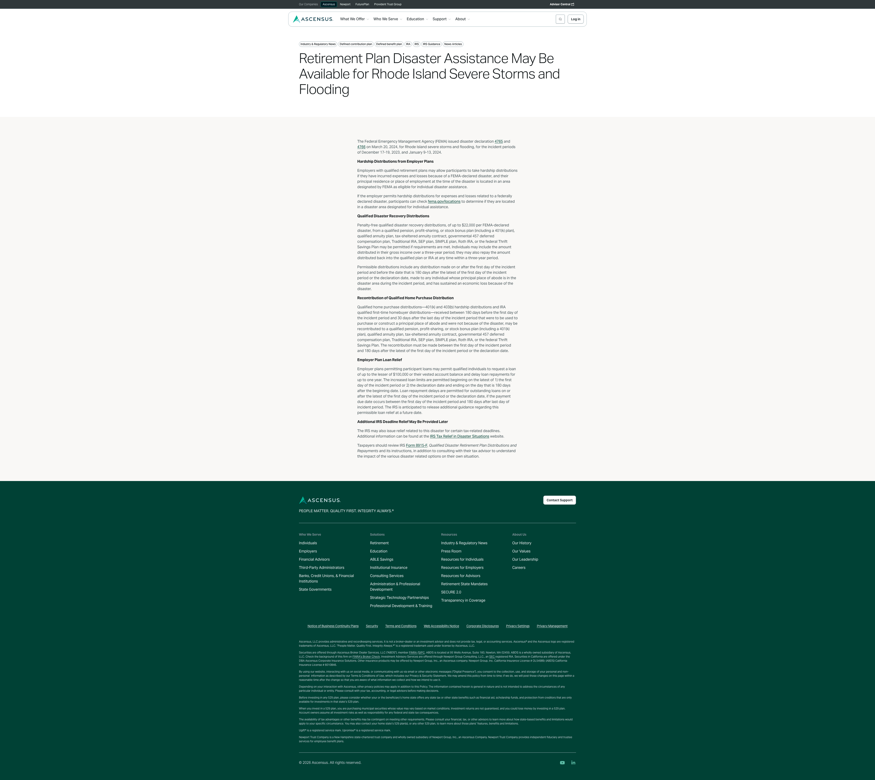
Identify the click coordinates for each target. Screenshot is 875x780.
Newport (345, 4)
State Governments (315, 589)
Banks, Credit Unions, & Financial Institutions (326, 578)
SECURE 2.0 (451, 592)
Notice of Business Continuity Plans (333, 626)
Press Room (451, 551)
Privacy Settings (518, 626)
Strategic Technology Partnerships (399, 597)
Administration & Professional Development (395, 587)
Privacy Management (552, 626)
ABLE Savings (381, 559)
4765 (499, 141)
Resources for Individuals (462, 559)
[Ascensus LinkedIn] (573, 762)
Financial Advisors (314, 559)
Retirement (379, 543)
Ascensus (329, 4)
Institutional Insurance (388, 567)
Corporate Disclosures (482, 626)
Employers (308, 551)
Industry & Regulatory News (464, 543)
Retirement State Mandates (464, 584)
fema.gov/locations (444, 201)
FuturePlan (362, 4)
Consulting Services (387, 575)
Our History (521, 543)
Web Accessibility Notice (441, 626)
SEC (492, 656)
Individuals (308, 543)
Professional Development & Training (401, 605)
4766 (361, 146)
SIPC (421, 652)
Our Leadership (525, 559)
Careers (518, 567)
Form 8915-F (416, 445)
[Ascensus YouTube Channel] (562, 762)
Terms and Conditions (401, 626)
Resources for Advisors (460, 575)
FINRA (413, 652)
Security (372, 626)
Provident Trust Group (387, 4)
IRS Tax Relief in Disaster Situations (459, 436)
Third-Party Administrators (321, 567)
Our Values (521, 551)
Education (378, 551)
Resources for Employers (462, 567)
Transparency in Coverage (463, 600)
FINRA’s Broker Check (366, 656)
